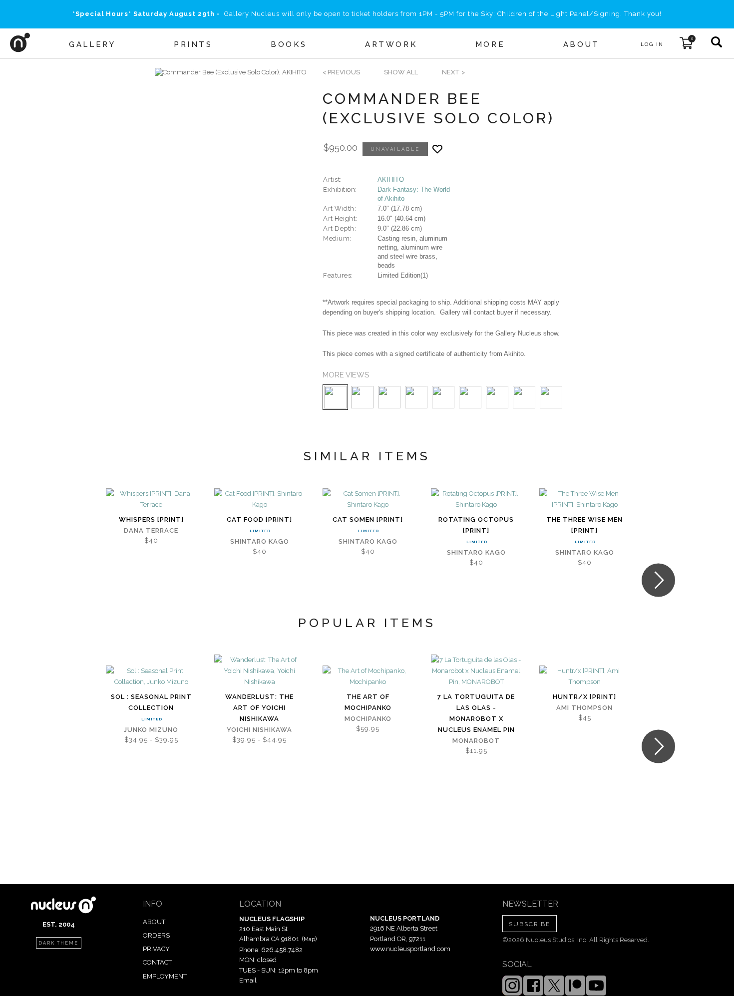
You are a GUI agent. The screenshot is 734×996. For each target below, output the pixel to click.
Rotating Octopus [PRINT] (476, 525)
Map (309, 939)
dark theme (58, 943)
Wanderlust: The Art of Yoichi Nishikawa (259, 707)
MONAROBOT (476, 740)
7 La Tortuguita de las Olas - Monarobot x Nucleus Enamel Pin (476, 713)
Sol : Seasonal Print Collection (151, 702)
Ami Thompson (584, 707)
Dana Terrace (151, 530)
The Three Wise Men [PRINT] (584, 525)
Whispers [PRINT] (151, 519)
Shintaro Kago (259, 541)
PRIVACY (156, 949)
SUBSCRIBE (529, 924)
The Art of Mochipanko (368, 702)
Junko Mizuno (151, 729)
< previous (341, 72)
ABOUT (154, 922)
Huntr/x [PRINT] (584, 696)
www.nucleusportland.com (410, 949)
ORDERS (156, 935)
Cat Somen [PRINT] (368, 519)
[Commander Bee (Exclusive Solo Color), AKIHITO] (231, 72)
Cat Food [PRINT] (259, 519)
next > (453, 72)
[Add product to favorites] (437, 149)
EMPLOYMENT (165, 976)
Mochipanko (368, 718)
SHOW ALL (401, 72)
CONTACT (157, 962)
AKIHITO (390, 179)
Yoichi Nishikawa (259, 729)
